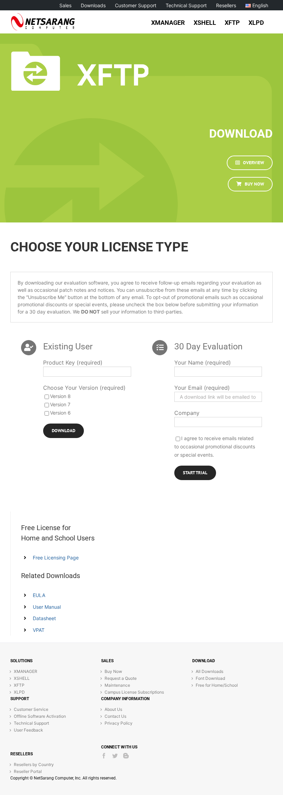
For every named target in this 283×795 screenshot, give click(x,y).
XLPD (19, 692)
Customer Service (31, 709)
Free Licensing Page (56, 557)
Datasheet (44, 618)
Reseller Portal (28, 771)
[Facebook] (104, 755)
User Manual (47, 607)
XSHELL (22, 678)
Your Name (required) (202, 362)
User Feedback (28, 730)
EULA (39, 595)
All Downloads (209, 671)
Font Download (210, 678)
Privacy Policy (119, 723)
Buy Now (113, 671)
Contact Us (115, 716)
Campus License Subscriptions (134, 692)
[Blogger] (126, 755)
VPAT (39, 630)
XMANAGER (25, 671)
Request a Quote (121, 678)
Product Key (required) (73, 362)
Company (186, 412)
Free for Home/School (217, 685)
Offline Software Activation (40, 716)
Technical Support (31, 723)
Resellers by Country (34, 764)
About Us (113, 709)
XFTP (19, 685)
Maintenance (117, 685)
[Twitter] (115, 755)
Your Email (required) (202, 387)
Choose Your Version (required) (84, 387)
